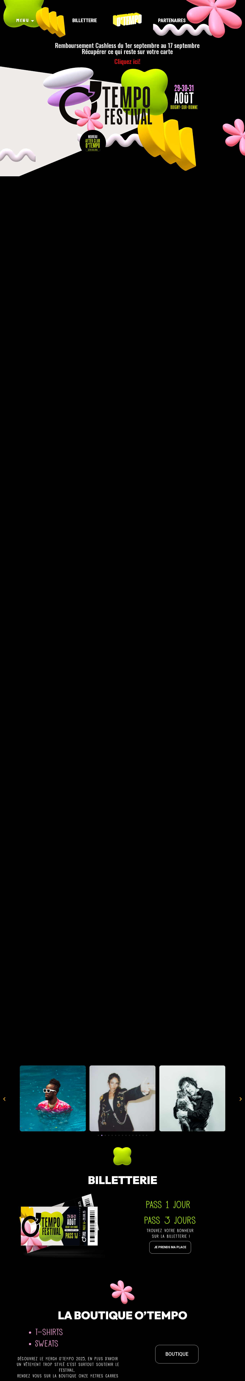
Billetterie (84, 20)
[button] (98, 1135)
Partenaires (172, 20)
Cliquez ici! (127, 61)
